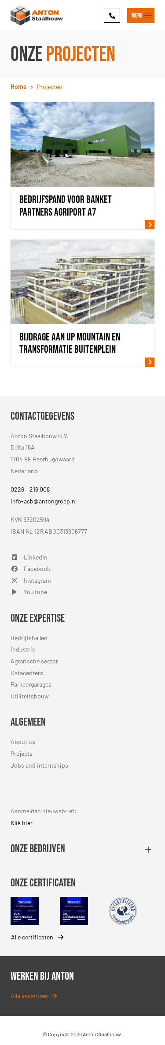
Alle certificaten (33, 937)
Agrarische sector (34, 661)
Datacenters (27, 673)
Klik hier (22, 822)
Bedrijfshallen (29, 637)
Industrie (23, 649)
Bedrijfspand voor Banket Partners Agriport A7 (65, 206)
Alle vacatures (29, 995)
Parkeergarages (31, 684)
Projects (22, 753)
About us (23, 741)
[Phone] (112, 15)
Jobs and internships (39, 765)
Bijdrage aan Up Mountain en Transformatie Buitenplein (69, 343)
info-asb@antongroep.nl (44, 501)
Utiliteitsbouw (30, 696)
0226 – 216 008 (30, 489)
